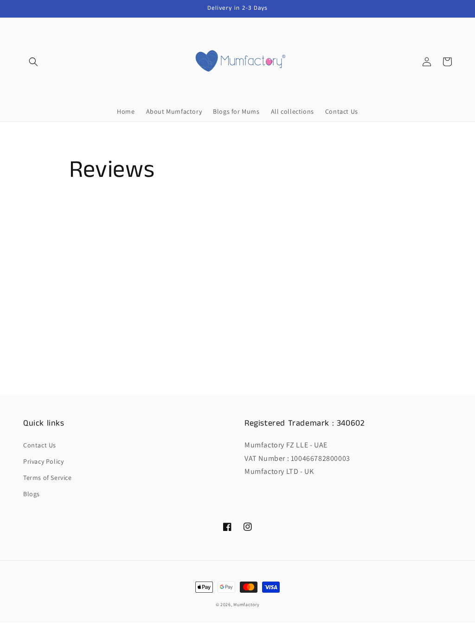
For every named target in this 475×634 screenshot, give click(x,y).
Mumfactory (246, 605)
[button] (33, 62)
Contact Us (39, 445)
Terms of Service (47, 477)
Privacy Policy (43, 461)
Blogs (31, 494)
